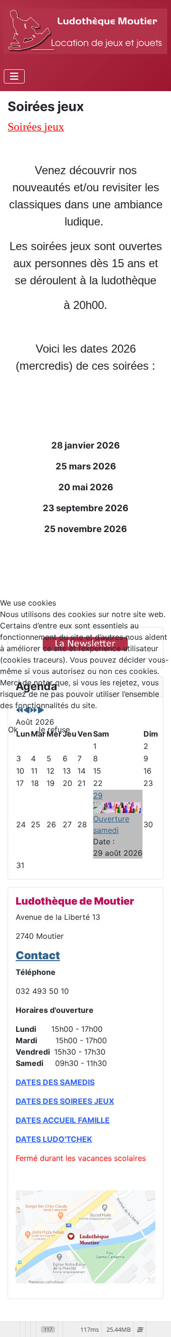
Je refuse (53, 729)
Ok (13, 729)
